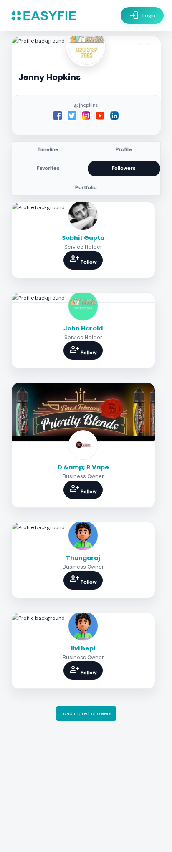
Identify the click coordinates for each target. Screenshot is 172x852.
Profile (124, 149)
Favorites (48, 168)
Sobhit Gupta (83, 238)
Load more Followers (86, 713)
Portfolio (86, 187)
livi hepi (83, 648)
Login (142, 15)
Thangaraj (83, 558)
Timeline (48, 149)
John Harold (83, 328)
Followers (124, 168)
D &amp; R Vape (83, 467)
